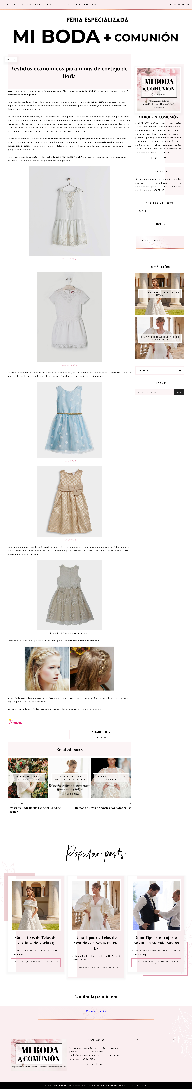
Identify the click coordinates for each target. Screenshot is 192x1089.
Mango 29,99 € (69, 365)
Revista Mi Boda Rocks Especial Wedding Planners (34, 810)
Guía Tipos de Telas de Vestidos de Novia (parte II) (160, 338)
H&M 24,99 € (69, 461)
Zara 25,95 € (69, 259)
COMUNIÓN (33, 4)
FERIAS (48, 4)
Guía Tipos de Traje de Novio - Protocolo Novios (156, 940)
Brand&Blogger (116, 1086)
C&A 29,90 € (69, 540)
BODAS (18, 4)
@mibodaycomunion (150, 240)
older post (122, 803)
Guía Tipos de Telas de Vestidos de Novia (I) (160, 294)
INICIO (6, 4)
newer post (17, 803)
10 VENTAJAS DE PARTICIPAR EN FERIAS (76, 4)
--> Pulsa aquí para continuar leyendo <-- (35, 963)
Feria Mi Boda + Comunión (66, 1086)
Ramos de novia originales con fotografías (103, 808)
